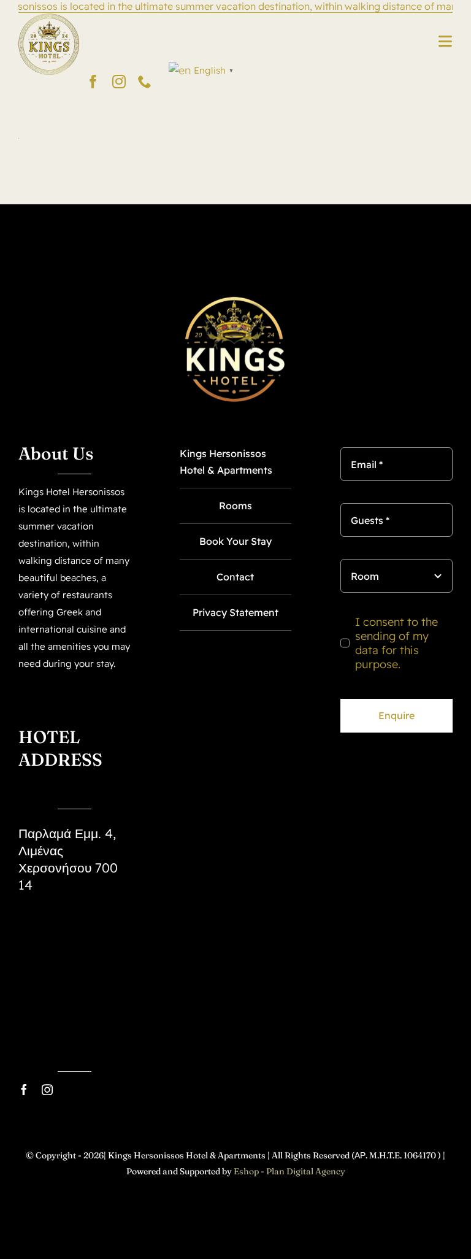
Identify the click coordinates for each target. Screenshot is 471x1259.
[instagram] (119, 81)
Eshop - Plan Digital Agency (289, 1171)
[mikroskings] (49, 18)
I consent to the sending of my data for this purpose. (396, 643)
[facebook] (93, 81)
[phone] (144, 81)
